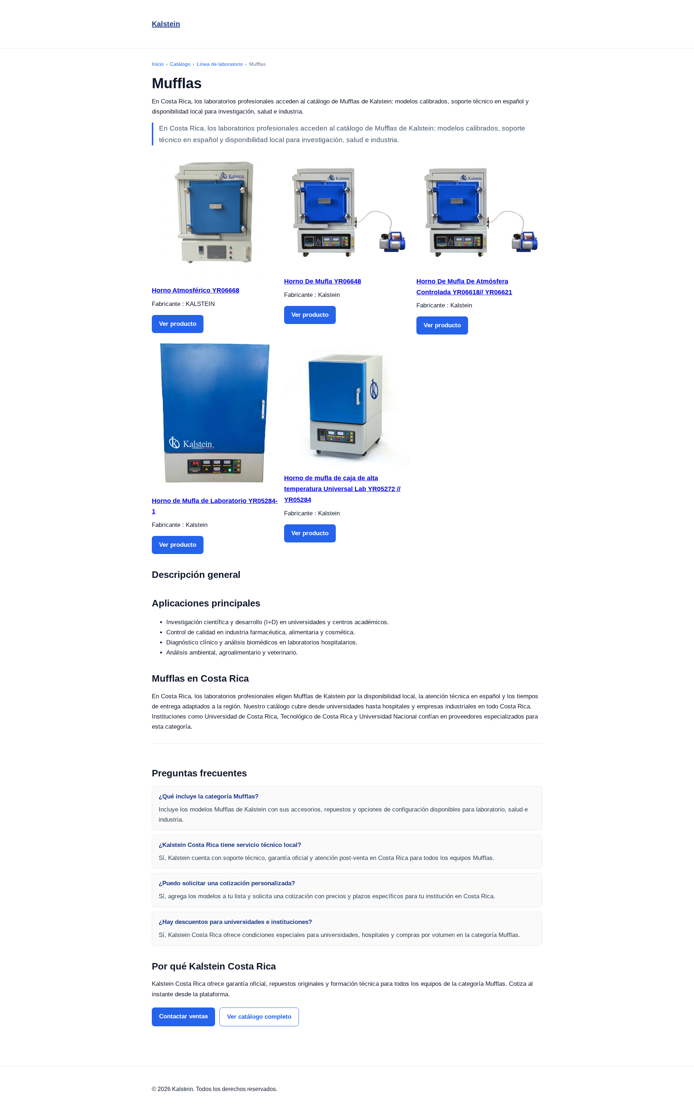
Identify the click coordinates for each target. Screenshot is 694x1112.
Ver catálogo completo (259, 1016)
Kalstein (166, 24)
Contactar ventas (183, 1016)
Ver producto (177, 323)
